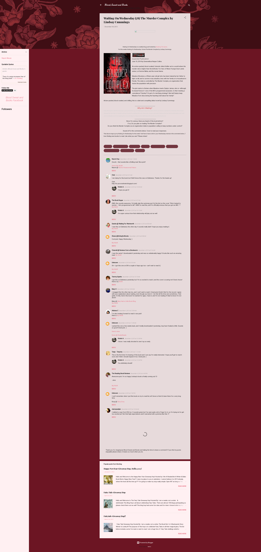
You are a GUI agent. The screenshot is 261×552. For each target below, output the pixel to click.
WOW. (121, 282)
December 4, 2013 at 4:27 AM (132, 200)
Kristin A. (121, 187)
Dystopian (108, 146)
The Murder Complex (112, 150)
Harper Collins (134, 146)
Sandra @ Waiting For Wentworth (123, 224)
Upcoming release (127, 150)
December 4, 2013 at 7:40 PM (127, 393)
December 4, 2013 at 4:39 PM (139, 373)
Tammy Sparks (117, 277)
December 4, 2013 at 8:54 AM (143, 224)
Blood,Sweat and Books (116, 5)
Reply (114, 171)
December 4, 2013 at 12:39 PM (133, 338)
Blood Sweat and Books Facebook (14, 99)
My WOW (120, 315)
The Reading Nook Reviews (121, 373)
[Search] (189, 5)
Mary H (114, 289)
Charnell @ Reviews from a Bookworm (125, 250)
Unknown (115, 262)
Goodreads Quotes (22, 82)
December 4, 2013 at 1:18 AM (128, 159)
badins (149, 546)
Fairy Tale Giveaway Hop (115, 492)
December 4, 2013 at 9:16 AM (147, 250)
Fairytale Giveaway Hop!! (115, 516)
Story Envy (120, 402)
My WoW (115, 207)
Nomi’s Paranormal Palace (127, 167)
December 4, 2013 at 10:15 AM (131, 277)
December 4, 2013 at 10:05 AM (133, 187)
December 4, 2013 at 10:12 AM (133, 210)
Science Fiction (172, 146)
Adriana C (115, 310)
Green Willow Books (120, 146)
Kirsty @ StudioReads (119, 335)
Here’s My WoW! (117, 166)
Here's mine (116, 331)
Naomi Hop (115, 159)
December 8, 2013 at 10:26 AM (130, 409)
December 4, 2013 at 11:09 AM (127, 323)
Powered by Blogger (146, 543)
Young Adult (140, 150)
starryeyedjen (116, 409)
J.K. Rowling (18, 78)
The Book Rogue (117, 200)
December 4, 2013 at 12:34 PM (133, 360)
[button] (185, 17)
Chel (113, 175)
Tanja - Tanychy (117, 352)
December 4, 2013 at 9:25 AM (127, 262)
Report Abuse (6, 58)
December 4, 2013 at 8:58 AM (137, 236)
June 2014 (145, 146)
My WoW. (119, 255)
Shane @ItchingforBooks (120, 236)
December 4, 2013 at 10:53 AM (126, 289)
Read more (182, 486)
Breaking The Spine (161, 47)
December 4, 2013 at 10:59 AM (128, 310)
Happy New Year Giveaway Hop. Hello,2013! (123, 469)
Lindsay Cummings (158, 146)
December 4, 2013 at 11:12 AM (131, 352)
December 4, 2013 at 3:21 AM (124, 175)
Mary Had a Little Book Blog (126, 301)
